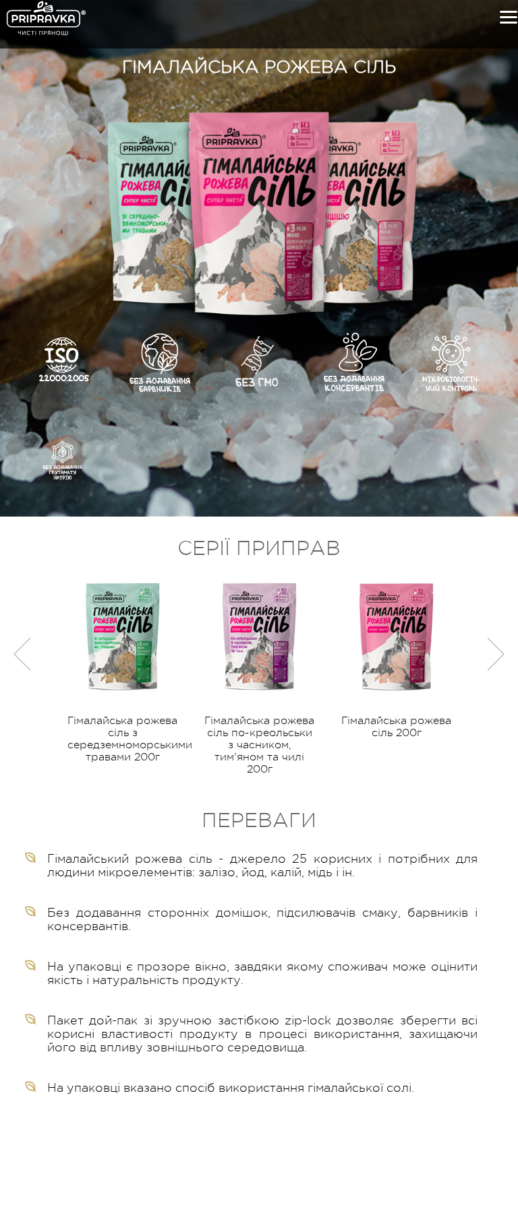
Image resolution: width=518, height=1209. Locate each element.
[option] (122, 671)
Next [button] (496, 654)
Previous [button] (21, 654)
